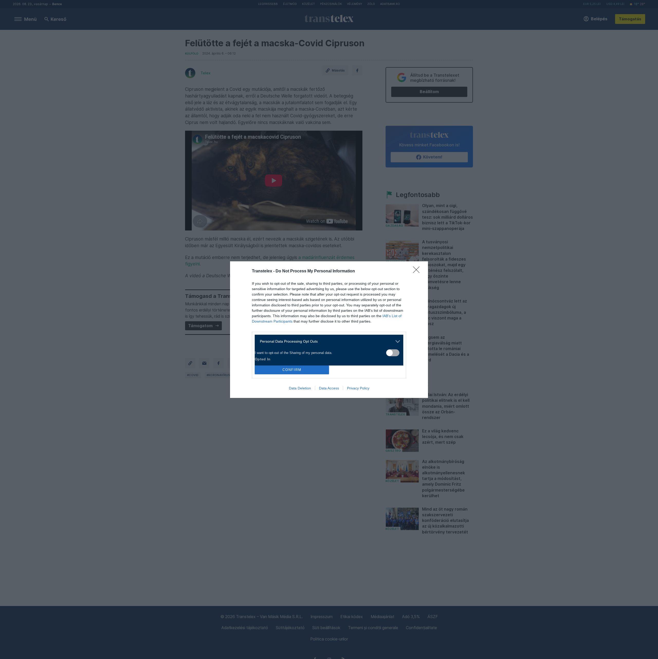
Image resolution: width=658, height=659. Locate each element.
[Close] (418, 271)
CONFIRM (291, 370)
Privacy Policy (358, 388)
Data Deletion (300, 388)
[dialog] (329, 329)
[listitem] (327, 341)
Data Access (329, 388)
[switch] (392, 352)
